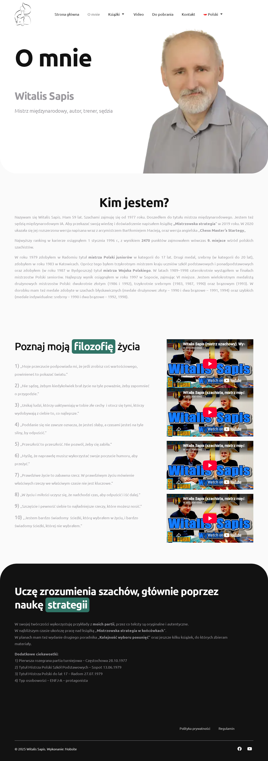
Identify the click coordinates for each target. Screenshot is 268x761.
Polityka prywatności (195, 728)
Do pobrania (162, 14)
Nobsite (71, 749)
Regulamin (226, 728)
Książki (114, 14)
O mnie (94, 14)
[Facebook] (239, 749)
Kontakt (188, 14)
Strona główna (67, 14)
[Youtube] (249, 749)
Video (139, 14)
